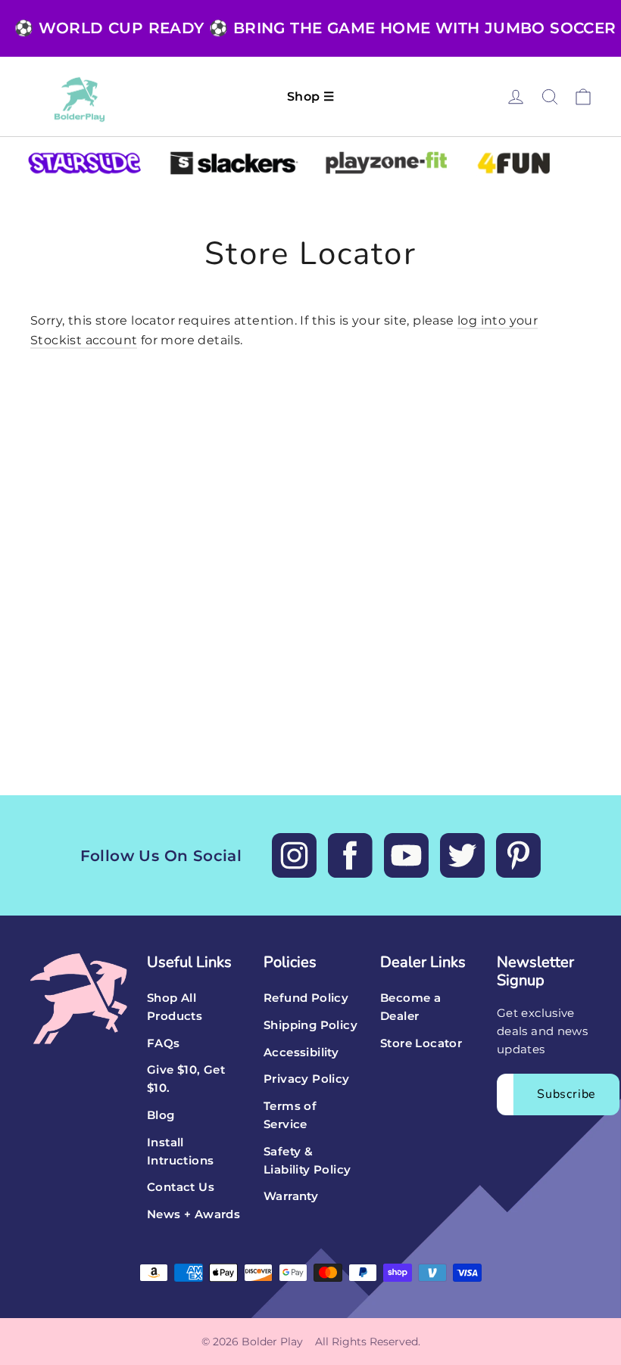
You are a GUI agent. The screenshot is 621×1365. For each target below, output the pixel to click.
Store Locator (421, 1043)
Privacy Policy (307, 1079)
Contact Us (180, 1187)
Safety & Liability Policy (307, 1161)
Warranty (291, 1196)
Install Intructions (180, 1152)
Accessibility (301, 1052)
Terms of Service (290, 1115)
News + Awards (193, 1214)
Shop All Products (174, 1007)
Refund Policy (306, 998)
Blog (161, 1115)
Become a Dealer (410, 1007)
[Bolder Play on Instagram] (294, 855)
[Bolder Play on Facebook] (350, 855)
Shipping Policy (310, 1025)
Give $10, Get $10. (186, 1079)
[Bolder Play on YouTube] (406, 855)
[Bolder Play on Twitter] (462, 855)
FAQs (163, 1043)
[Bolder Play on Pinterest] (518, 855)
